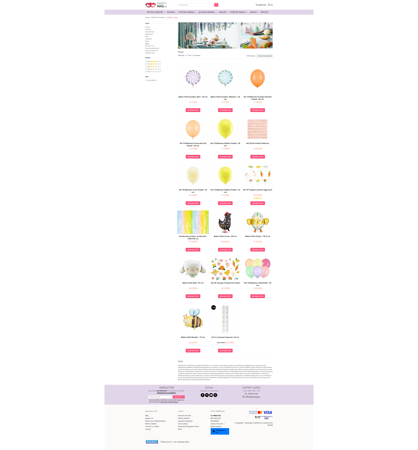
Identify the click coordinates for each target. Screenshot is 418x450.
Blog (146, 416)
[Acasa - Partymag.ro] (156, 5)
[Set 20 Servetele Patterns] (257, 129)
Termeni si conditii (152, 426)
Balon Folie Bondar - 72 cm (193, 337)
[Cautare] (216, 5)
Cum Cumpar (183, 424)
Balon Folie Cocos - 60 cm (225, 236)
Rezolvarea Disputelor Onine (188, 426)
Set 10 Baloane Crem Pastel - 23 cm (193, 191)
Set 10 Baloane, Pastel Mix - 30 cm (257, 284)
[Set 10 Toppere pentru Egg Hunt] (257, 175)
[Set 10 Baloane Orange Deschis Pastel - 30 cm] (257, 78)
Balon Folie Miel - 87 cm (193, 283)
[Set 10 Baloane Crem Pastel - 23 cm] (193, 175)
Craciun (147, 27)
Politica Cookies (151, 424)
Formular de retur (184, 416)
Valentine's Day (150, 53)
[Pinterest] (207, 395)
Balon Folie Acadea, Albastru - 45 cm (225, 98)
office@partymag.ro (252, 397)
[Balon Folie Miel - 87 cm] (193, 268)
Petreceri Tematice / (158, 17)
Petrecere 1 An (149, 46)
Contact (148, 429)
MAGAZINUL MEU (151, 411)
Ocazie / (170, 17)
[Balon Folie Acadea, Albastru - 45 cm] (225, 79)
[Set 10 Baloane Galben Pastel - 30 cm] (225, 129)
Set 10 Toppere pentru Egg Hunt (257, 190)
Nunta (147, 41)
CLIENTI (180, 411)
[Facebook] (203, 395)
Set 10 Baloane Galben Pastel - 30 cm (225, 144)
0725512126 (253, 394)
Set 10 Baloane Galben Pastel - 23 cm (225, 191)
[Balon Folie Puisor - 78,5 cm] (257, 222)
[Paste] (225, 35)
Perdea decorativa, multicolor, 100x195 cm (193, 237)
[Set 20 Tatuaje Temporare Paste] (225, 268)
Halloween (148, 39)
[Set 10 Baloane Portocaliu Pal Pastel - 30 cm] (193, 129)
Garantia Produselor (185, 421)
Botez (147, 36)
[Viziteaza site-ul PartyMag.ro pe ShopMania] (152, 441)
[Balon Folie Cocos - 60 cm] (225, 222)
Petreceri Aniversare (151, 51)
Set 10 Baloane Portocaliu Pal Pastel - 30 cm (193, 144)
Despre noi (149, 418)
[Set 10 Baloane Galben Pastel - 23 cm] (225, 175)
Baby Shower (149, 34)
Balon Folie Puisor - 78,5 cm (257, 236)
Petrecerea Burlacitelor (152, 48)
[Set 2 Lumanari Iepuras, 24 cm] (225, 319)
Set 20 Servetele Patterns (257, 143)
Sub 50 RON (150, 80)
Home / (148, 17)
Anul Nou (148, 29)
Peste (149, 61)
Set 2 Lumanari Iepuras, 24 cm (225, 337)
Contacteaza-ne (221, 431)
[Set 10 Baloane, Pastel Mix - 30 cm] (257, 268)
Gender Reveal (149, 32)
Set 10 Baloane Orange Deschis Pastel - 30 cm (258, 98)
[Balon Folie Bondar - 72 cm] (193, 319)
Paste (147, 43)
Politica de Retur (184, 418)
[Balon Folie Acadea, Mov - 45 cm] (193, 79)
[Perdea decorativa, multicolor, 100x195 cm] (193, 222)
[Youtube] (211, 395)
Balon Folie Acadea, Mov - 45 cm (193, 97)
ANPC (180, 429)
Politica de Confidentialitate (169, 402)
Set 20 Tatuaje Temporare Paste (225, 283)
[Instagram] (215, 395)
